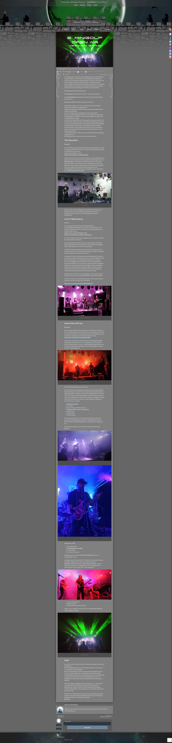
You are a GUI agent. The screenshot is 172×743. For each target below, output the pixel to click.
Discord (170, 54)
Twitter (170, 42)
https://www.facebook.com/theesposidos (76, 155)
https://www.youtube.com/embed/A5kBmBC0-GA (78, 283)
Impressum (59, 736)
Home (66, 29)
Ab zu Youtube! (91, 2)
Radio (73, 29)
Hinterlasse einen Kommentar (95, 72)
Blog (89, 29)
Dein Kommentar (68, 721)
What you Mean (71, 409)
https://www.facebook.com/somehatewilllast (77, 337)
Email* (58, 729)
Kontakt (107, 29)
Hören (76, 5)
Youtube (170, 45)
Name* (59, 725)
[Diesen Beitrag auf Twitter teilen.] (63, 73)
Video (81, 29)
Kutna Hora (60, 716)
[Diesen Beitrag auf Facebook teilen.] (61, 73)
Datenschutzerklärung (60, 737)
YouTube (89, 5)
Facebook (170, 39)
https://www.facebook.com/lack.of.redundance (78, 235)
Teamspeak (170, 51)
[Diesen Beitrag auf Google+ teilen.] (64, 73)
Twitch (95, 5)
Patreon (170, 57)
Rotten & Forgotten (73, 404)
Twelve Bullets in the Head (74, 548)
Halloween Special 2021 (105, 716)
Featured (81, 72)
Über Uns (98, 29)
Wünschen (82, 5)
